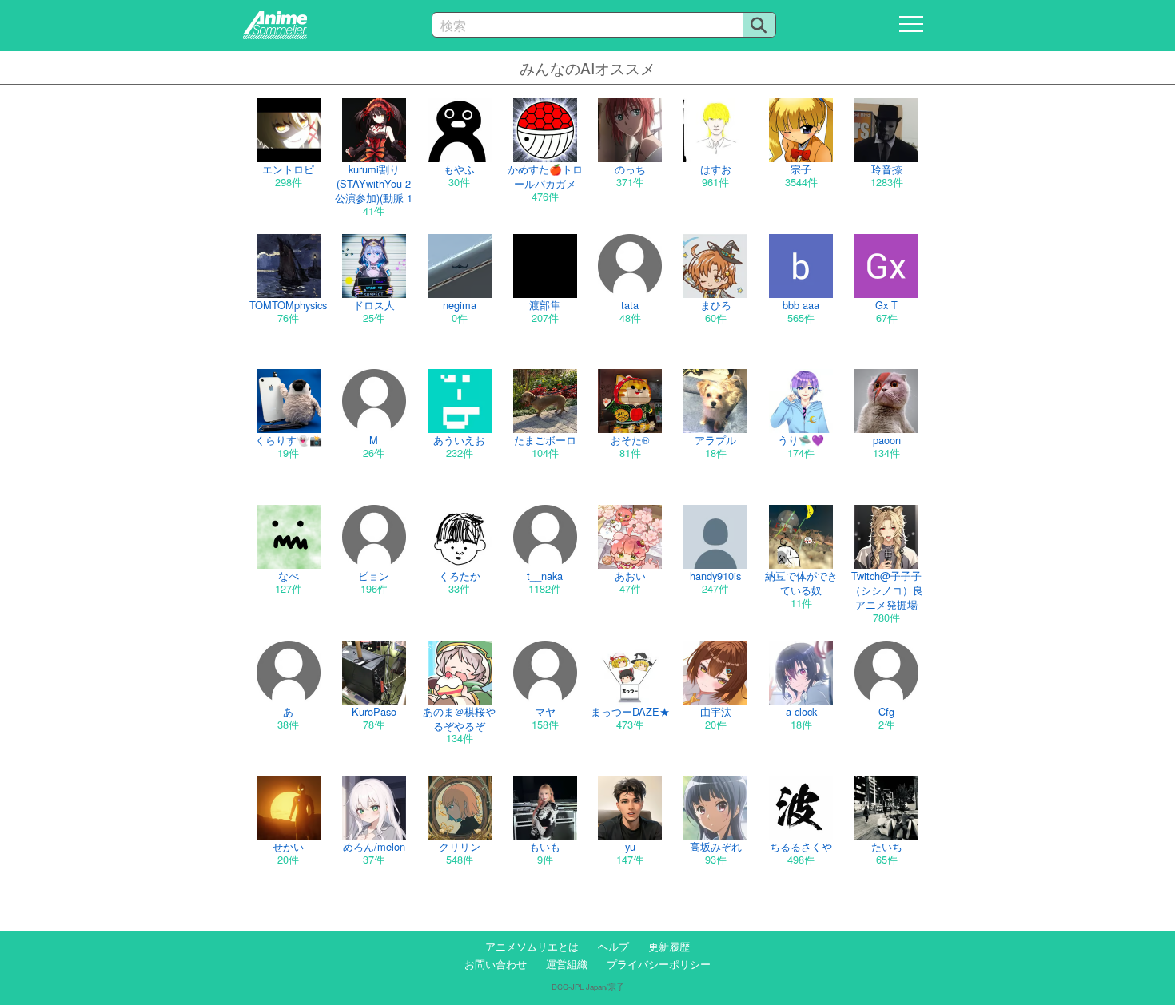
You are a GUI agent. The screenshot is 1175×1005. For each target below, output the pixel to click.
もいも (544, 846)
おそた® (630, 439)
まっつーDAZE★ (630, 711)
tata (630, 304)
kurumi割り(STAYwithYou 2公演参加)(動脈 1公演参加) (373, 190)
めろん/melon (374, 846)
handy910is (715, 575)
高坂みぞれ (716, 846)
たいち (886, 846)
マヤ (545, 711)
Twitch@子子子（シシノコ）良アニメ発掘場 (886, 590)
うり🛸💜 (801, 439)
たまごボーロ (545, 439)
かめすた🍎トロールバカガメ (545, 176)
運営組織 (567, 963)
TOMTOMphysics (288, 304)
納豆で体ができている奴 (801, 583)
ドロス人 (374, 304)
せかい (288, 846)
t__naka (545, 575)
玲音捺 (886, 169)
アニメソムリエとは (532, 946)
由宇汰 (715, 711)
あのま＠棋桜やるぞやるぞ (459, 718)
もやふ (459, 169)
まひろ (715, 304)
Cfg (886, 711)
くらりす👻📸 (288, 439)
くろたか (459, 575)
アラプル (715, 439)
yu (630, 846)
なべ (288, 575)
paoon (887, 439)
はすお (715, 169)
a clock (801, 711)
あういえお (459, 439)
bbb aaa (801, 304)
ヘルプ (613, 946)
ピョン (373, 575)
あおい (630, 575)
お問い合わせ (495, 963)
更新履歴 (669, 946)
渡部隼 (544, 304)
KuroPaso (374, 711)
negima (459, 304)
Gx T (886, 304)
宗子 (801, 169)
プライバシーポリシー (659, 963)
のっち (630, 169)
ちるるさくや (801, 846)
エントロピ (288, 169)
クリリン (459, 846)
